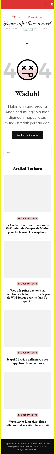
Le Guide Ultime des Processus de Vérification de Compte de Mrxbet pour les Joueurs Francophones (27, 228)
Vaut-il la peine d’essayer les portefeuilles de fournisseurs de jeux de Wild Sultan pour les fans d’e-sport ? (27, 296)
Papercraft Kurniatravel (27, 23)
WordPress (34, 449)
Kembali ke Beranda (28, 135)
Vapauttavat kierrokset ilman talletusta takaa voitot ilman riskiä (27, 423)
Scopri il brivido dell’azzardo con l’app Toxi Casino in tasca (28, 361)
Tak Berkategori (27, 218)
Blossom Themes (37, 446)
